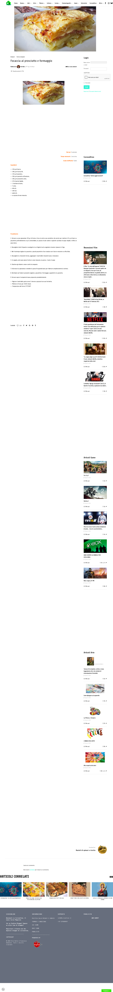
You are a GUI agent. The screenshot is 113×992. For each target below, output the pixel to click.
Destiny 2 (86, 501)
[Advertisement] (44, 128)
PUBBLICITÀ (35, 931)
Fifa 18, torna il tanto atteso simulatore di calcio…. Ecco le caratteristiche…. (95, 528)
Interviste (84, 3)
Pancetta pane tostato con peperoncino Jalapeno (34, 898)
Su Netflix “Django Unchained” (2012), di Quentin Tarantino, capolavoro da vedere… (95, 385)
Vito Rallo (22, 66)
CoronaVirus (93, 3)
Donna (22, 3)
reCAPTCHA (87, 73)
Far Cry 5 (86, 475)
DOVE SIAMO (35, 928)
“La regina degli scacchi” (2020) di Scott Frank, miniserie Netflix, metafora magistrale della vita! (94, 359)
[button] (112, 877)
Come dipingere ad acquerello (91, 695)
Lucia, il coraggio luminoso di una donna (102, 898)
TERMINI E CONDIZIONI (39, 921)
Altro (100, 3)
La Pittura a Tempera (90, 718)
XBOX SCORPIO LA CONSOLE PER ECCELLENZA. (92, 556)
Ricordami (88, 83)
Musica (41, 3)
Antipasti (13, 56)
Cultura (49, 3)
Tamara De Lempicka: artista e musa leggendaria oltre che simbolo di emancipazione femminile (94, 671)
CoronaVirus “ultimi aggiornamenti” (93, 176)
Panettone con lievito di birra (79, 898)
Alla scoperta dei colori (90, 765)
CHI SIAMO (35, 925)
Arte (34, 3)
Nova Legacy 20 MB (89, 581)
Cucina (56, 3)
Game (75, 3)
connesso (32, 870)
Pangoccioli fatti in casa (56, 898)
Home (16, 3)
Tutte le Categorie (21, 56)
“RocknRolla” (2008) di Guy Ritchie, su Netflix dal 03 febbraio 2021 (94, 300)
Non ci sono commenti (72, 66)
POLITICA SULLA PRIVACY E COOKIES (43, 918)
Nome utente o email (87, 64)
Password (86, 68)
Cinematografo (66, 3)
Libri (28, 3)
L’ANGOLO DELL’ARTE (89, 741)
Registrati (86, 91)
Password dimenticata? (95, 91)
